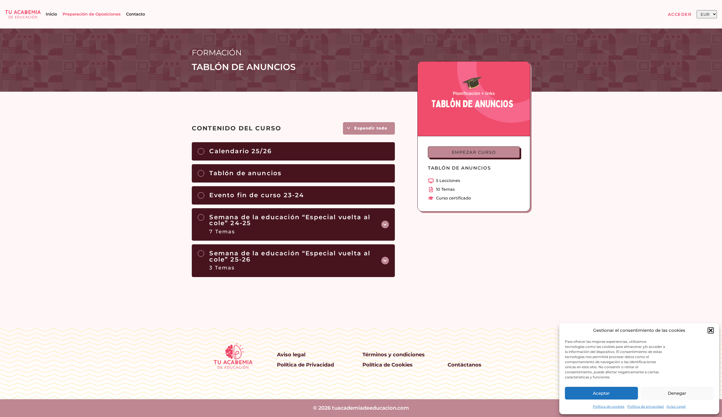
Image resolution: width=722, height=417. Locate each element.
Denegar (677, 393)
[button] (711, 330)
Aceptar (601, 393)
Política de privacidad (645, 406)
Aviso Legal (676, 406)
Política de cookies (608, 406)
